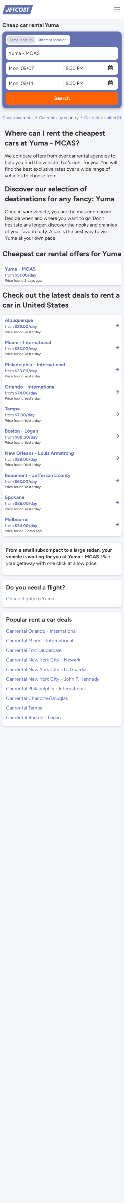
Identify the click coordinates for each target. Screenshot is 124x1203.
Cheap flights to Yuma (30, 599)
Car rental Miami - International (39, 641)
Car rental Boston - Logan (33, 717)
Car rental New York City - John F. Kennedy (52, 679)
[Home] (17, 9)
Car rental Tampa (24, 708)
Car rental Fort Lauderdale (34, 650)
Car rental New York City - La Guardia (46, 669)
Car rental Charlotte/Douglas (37, 698)
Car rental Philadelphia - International (46, 689)
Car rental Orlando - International (41, 631)
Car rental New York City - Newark (43, 660)
